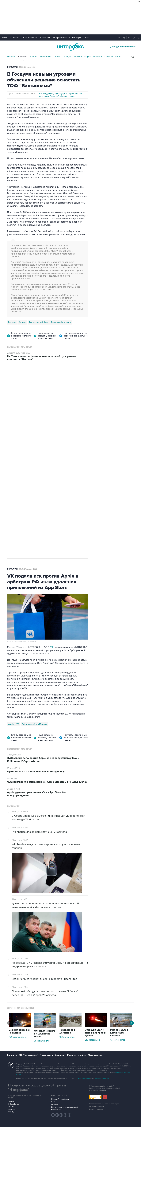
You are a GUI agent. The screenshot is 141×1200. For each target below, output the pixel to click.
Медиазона (13, 455)
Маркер (11, 1109)
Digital (87, 56)
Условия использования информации (104, 1104)
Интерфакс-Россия (61, 37)
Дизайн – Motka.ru (96, 1109)
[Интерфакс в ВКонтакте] (61, 1115)
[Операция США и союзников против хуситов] (96, 1026)
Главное (11, 56)
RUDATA (54, 1104)
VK (17, 724)
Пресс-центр (46, 1055)
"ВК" (52, 647)
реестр (27, 403)
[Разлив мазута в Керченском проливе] (121, 1026)
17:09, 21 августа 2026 (28, 380)
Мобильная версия (10, 37)
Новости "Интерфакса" (60, 1099)
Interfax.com (45, 37)
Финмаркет (77, 37)
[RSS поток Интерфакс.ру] (65, 1115)
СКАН (53, 1102)
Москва (78, 56)
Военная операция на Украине (19, 1031)
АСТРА (11, 1112)
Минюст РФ (27, 455)
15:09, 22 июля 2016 (27, 67)
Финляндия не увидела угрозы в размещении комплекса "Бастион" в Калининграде (60, 94)
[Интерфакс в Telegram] (57, 1115)
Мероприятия (95, 1055)
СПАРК (11, 1101)
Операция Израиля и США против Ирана (44, 1034)
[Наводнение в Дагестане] (70, 1026)
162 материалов (66, 1037)
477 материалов (117, 1040)
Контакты (12, 1055)
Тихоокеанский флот (38, 322)
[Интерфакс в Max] (69, 1115)
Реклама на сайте (76, 1055)
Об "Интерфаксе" (29, 37)
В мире (33, 56)
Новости (97, 56)
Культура (67, 56)
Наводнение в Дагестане (67, 1031)
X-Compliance (13, 1104)
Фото (117, 56)
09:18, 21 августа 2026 (28, 569)
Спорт (57, 56)
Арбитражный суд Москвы (34, 724)
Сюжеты (109, 56)
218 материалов (92, 1040)
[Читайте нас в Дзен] (53, 1115)
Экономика (45, 56)
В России (22, 56)
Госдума (22, 322)
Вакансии (60, 1055)
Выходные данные (96, 1106)
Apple (11, 724)
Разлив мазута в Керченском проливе (119, 1033)
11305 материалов (17, 1037)
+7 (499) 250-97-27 (102, 1078)
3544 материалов (42, 1041)
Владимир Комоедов (61, 322)
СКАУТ (11, 1107)
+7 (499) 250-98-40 (83, 1078)
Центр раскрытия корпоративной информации (64, 1108)
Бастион (12, 322)
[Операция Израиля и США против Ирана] (45, 1027)
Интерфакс (70, 47)
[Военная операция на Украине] (20, 1026)
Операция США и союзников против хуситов (95, 1033)
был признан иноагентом (27, 448)
